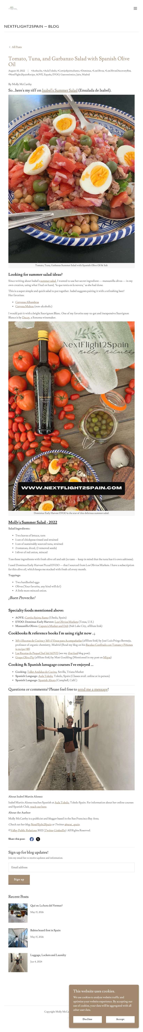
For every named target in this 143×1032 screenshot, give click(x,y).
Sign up (19, 879)
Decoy (26, 317)
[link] (13, 8)
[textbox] (71, 867)
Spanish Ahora (47, 680)
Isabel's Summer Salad (60, 90)
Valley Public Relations (23, 830)
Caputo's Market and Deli (53, 626)
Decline (87, 1019)
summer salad (48, 281)
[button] (135, 8)
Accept (120, 1019)
